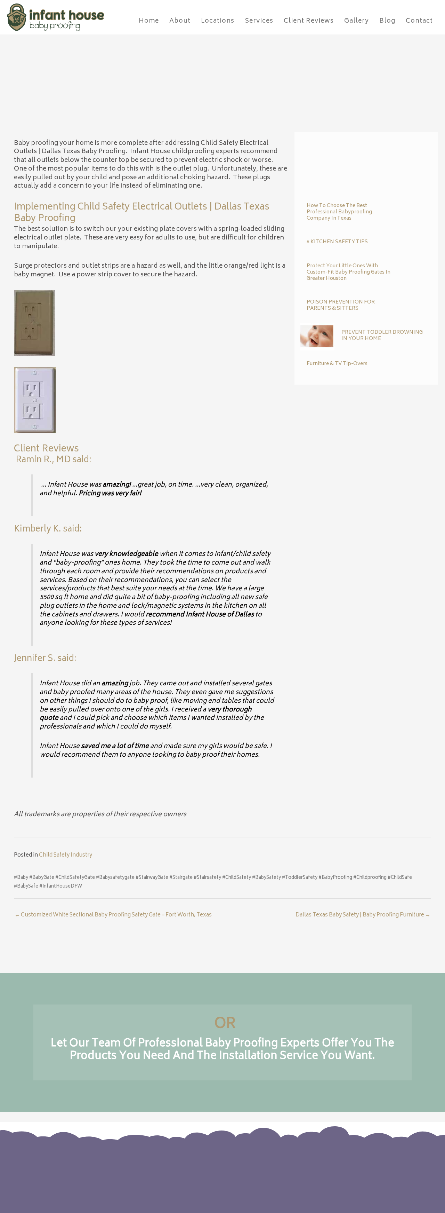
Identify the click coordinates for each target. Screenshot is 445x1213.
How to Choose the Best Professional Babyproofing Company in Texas (339, 212)
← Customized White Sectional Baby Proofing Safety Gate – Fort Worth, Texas (113, 915)
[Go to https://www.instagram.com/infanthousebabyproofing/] (366, 1168)
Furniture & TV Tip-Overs (337, 364)
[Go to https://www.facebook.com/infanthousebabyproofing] (352, 1168)
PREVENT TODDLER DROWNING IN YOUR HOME (382, 335)
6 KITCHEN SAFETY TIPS (337, 242)
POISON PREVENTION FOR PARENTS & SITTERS (341, 305)
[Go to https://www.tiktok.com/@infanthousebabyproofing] (379, 1168)
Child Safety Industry (65, 855)
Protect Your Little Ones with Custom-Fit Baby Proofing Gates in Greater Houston (348, 272)
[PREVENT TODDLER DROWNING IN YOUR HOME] (317, 336)
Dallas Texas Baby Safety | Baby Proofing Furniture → (363, 915)
